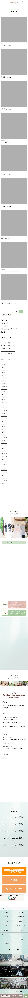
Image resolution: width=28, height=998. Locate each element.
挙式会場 (7, 917)
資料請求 (14, 880)
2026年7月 (4, 367)
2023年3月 (4, 429)
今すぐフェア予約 (14, 871)
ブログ (7, 939)
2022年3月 (4, 451)
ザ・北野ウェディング (7, 930)
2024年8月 (4, 389)
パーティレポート (21, 934)
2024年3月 (4, 402)
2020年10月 (4, 480)
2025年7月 (4, 372)
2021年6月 (4, 467)
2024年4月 (4, 399)
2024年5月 (4, 397)
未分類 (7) (4, 332)
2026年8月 (4, 364)
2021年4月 (4, 472)
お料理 (21, 921)
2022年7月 (4, 445)
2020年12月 (4, 478)
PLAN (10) (4, 326)
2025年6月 (4, 375)
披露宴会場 (21, 917)
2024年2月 (4, 405)
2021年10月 (4, 456)
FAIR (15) (4, 320)
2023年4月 (4, 426)
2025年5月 (4, 378)
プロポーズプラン (21, 930)
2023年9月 (4, 418)
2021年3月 (4, 475)
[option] (14, 527)
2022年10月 (4, 443)
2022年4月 (4, 448)
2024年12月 (4, 386)
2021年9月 (4, 459)
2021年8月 (4, 462)
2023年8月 (4, 421)
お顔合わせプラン (7, 934)
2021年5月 (4, 470)
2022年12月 (4, 437)
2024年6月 (4, 394)
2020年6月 (4, 483)
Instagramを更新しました (6, 45)
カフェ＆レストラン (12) (9, 329)
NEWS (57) (4, 323)
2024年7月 (4, 391)
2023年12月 (4, 410)
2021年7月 (4, 464)
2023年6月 (4, 424)
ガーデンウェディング (7, 921)
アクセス (21, 939)
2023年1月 (4, 435)
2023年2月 (4, 432)
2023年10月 (4, 416)
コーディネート (21, 925)
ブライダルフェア (7, 912)
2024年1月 (4, 408)
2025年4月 (4, 381)
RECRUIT (8, 991)
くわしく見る (8, 542)
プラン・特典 (21, 912)
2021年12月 (4, 453)
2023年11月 (4, 413)
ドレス (7, 925)
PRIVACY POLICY (19, 991)
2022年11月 (4, 440)
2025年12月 (4, 370)
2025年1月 (4, 383)
